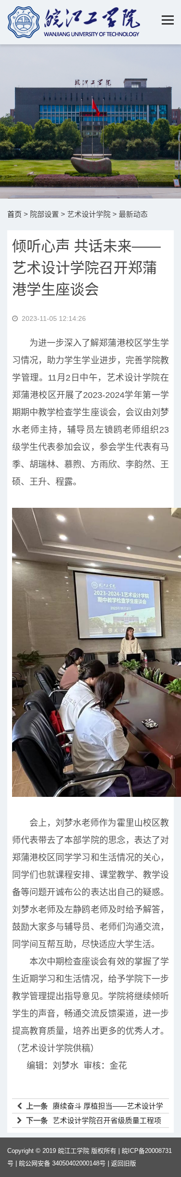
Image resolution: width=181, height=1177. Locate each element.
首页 (14, 214)
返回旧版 (123, 1163)
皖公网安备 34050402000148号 (62, 1163)
